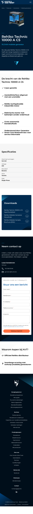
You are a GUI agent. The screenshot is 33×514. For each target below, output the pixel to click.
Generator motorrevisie (16, 422)
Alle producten (16, 447)
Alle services (16, 427)
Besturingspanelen (16, 402)
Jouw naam (7, 289)
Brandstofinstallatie (16, 405)
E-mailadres (7, 301)
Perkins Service (16, 415)
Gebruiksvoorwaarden (18, 326)
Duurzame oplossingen (16, 400)
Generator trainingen (16, 425)
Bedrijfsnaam (7, 295)
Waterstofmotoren (16, 442)
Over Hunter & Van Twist (16, 455)
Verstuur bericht (16, 331)
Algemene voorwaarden (10, 504)
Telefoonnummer (8, 308)
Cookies (19, 504)
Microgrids (16, 397)
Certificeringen (16, 462)
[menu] (30, 2)
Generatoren (16, 8)
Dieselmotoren (16, 437)
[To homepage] (8, 2)
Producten (9, 8)
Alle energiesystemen (16, 407)
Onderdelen (16, 445)
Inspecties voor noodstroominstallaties (16, 420)
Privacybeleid (25, 504)
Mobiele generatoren (26, 8)
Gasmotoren (16, 440)
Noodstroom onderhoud (16, 417)
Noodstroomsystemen (16, 395)
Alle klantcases (16, 481)
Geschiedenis (16, 458)
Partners (16, 460)
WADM (26, 502)
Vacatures (16, 473)
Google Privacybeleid (7, 326)
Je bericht (6, 314)
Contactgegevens (16, 488)
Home (3, 8)
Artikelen (16, 465)
